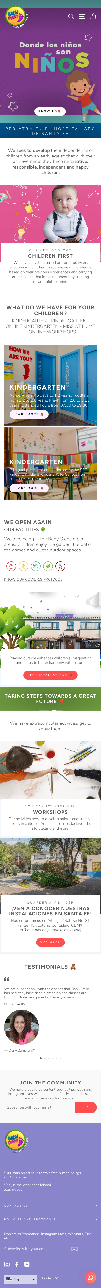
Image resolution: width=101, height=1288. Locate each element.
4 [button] (53, 1059)
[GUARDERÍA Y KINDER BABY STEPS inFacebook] (17, 1264)
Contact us (16, 1206)
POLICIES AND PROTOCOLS (30, 1219)
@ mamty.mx (14, 1003)
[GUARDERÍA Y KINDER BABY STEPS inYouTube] (27, 1264)
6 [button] (61, 1059)
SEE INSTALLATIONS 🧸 (51, 675)
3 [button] (49, 1059)
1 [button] (41, 1058)
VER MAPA (50, 942)
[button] (20, 1279)
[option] (50, 61)
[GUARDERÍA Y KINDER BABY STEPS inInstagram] (7, 1264)
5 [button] (57, 1059)
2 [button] (45, 1059)
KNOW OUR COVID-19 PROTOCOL (33, 579)
